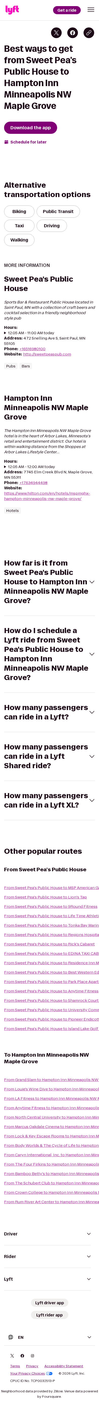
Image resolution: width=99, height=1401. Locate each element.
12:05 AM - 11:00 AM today (31, 332)
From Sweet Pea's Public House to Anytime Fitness (51, 991)
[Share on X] (56, 33)
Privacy (32, 1366)
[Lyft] (12, 10)
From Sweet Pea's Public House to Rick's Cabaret (49, 944)
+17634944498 (33, 482)
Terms (15, 1366)
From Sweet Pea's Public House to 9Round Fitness (50, 906)
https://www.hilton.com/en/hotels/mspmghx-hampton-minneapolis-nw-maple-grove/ (47, 496)
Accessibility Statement (63, 1366)
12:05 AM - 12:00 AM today (31, 466)
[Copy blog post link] (89, 33)
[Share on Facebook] (73, 33)
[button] (91, 10)
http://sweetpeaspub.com (47, 354)
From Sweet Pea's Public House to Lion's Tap (45, 897)
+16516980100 (32, 348)
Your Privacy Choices (27, 1373)
